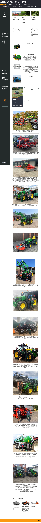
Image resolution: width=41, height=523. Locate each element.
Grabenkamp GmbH (13, 1)
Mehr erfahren (16, 38)
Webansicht (39, 520)
